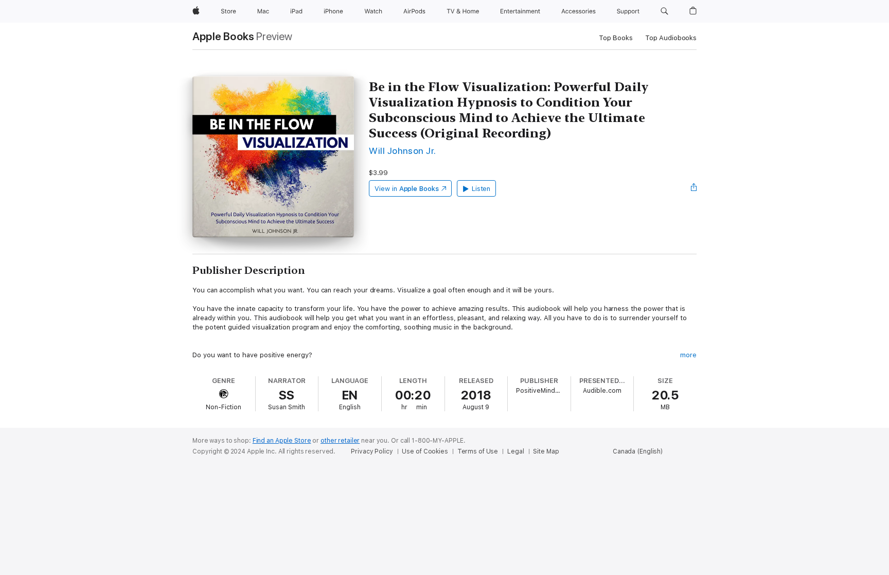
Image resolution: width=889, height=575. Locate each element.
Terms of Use (478, 451)
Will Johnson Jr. (402, 150)
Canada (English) (638, 451)
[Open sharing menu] (694, 188)
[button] (664, 11)
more (688, 355)
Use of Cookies (425, 451)
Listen (481, 189)
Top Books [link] (616, 38)
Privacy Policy (372, 451)
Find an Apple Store (282, 440)
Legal (515, 451)
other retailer (340, 440)
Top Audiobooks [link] (671, 38)
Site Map (546, 451)
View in (407, 189)
